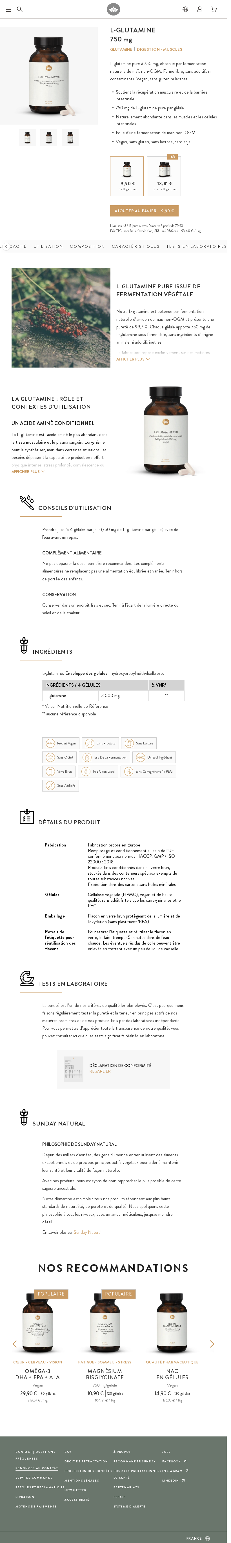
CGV (68, 1452)
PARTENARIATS (126, 1487)
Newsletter (75, 1490)
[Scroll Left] (6, 247)
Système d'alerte (130, 1506)
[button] (27, 137)
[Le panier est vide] (214, 9)
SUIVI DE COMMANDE (34, 1478)
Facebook (171, 1461)
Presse (120, 1497)
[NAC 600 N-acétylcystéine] (172, 1323)
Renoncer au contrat (36, 1468)
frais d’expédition (141, 230)
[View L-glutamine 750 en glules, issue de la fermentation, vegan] (27, 137)
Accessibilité (77, 1500)
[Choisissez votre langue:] (185, 9)
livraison (24, 1497)
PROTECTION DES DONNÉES (88, 1471)
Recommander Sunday (135, 1461)
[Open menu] (8, 9)
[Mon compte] (200, 9)
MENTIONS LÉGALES (82, 1480)
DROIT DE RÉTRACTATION (86, 1461)
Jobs (166, 1452)
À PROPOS (122, 1452)
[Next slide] (203, 1344)
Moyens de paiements (36, 1506)
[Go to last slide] (23, 1344)
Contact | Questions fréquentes (35, 1455)
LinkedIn (170, 1480)
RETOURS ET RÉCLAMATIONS (39, 1487)
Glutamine (121, 49)
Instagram (172, 1471)
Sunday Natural (87, 1232)
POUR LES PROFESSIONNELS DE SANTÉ (137, 1474)
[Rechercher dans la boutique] (19, 9)
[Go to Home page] (113, 9)
